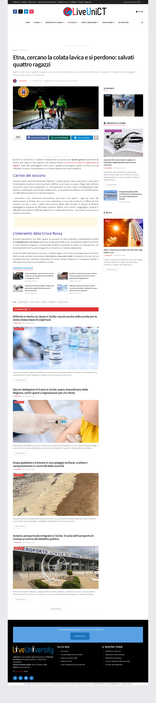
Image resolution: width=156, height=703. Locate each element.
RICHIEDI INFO (79, 636)
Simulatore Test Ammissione (46, 2)
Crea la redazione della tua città (117, 661)
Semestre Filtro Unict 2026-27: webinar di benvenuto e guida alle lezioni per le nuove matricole (39, 288)
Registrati (88, 2)
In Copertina (123, 22)
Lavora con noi (66, 661)
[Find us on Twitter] (20, 11)
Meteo (108, 221)
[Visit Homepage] (85, 11)
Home (27, 22)
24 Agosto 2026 (29, 469)
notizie (43, 302)
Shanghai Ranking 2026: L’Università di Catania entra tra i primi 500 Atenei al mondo (130, 195)
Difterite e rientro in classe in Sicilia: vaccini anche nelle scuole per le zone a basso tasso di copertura (83, 288)
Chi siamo (64, 651)
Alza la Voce (32, 2)
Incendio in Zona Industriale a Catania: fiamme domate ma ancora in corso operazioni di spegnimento (83, 275)
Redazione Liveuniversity (114, 654)
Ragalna (52, 302)
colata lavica (23, 302)
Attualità (72, 22)
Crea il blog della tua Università (73, 664)
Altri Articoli (55, 609)
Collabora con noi (63, 2)
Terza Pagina (107, 22)
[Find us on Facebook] (15, 11)
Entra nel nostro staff (69, 658)
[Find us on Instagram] (31, 11)
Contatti (80, 2)
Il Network (16, 2)
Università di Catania (53, 22)
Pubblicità (73, 2)
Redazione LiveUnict (113, 651)
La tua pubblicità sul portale (71, 654)
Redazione (23, 81)
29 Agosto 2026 (31, 281)
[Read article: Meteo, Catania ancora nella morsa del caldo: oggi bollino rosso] (123, 233)
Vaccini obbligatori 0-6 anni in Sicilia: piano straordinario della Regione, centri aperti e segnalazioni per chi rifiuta (50, 391)
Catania (37, 22)
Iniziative (24, 2)
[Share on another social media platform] (96, 138)
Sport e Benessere (89, 22)
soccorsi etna (63, 302)
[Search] (142, 22)
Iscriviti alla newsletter (114, 664)
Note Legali (19, 671)
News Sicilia (23, 50)
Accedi (140, 11)
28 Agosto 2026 (29, 396)
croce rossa (34, 302)
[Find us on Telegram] (26, 11)
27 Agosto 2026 (125, 202)
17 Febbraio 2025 (36, 81)
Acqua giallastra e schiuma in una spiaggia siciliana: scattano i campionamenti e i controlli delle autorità (50, 464)
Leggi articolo (21, 380)
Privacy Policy (127, 684)
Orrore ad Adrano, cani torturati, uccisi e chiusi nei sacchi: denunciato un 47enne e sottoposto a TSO (39, 275)
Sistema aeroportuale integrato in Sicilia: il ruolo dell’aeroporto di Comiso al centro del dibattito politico (53, 537)
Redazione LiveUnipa (113, 658)
